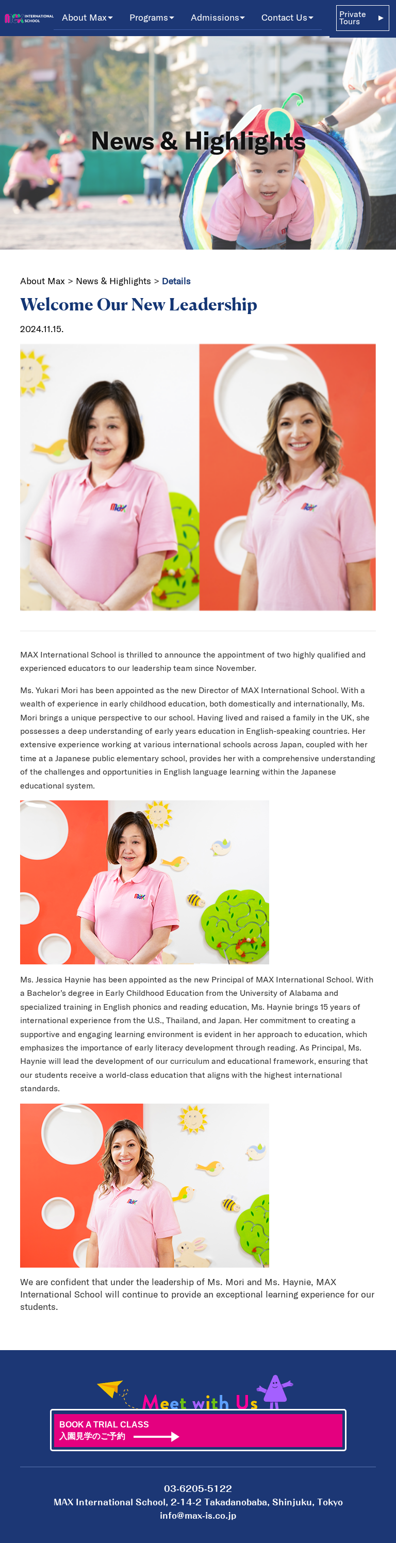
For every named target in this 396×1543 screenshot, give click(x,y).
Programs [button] (148, 17)
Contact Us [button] (284, 17)
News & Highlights (113, 281)
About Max (44, 281)
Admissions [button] (215, 17)
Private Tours (352, 18)
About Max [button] (84, 17)
